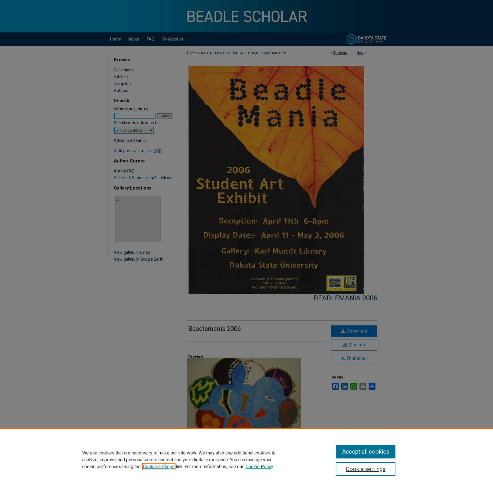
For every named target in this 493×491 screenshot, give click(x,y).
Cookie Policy (259, 466)
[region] (246, 459)
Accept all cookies (365, 451)
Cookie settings (159, 466)
